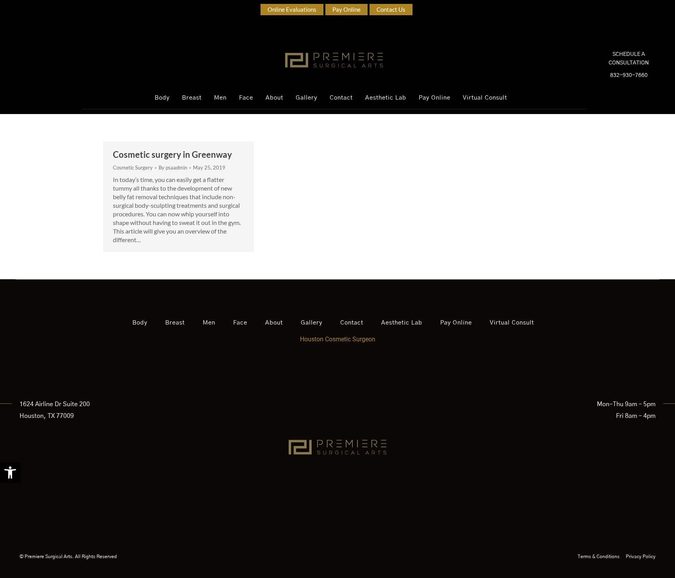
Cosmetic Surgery (133, 167)
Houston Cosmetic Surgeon (337, 339)
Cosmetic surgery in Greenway (172, 154)
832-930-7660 (629, 75)
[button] (10, 472)
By (173, 167)
